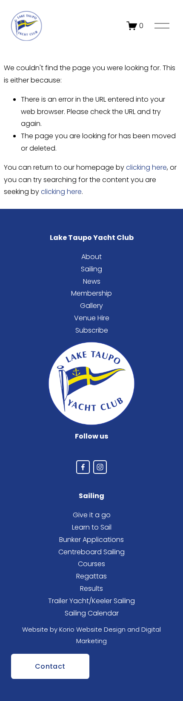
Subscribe (91, 330)
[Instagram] (100, 467)
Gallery (91, 306)
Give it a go (92, 515)
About (91, 257)
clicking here (146, 167)
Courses (91, 564)
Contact (50, 666)
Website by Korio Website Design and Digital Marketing (91, 635)
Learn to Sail (92, 527)
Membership (91, 293)
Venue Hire (91, 318)
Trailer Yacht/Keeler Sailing (91, 601)
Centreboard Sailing (91, 552)
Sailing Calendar (92, 613)
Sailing (91, 269)
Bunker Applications (91, 539)
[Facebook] (83, 467)
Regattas (91, 576)
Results (91, 588)
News (91, 281)
